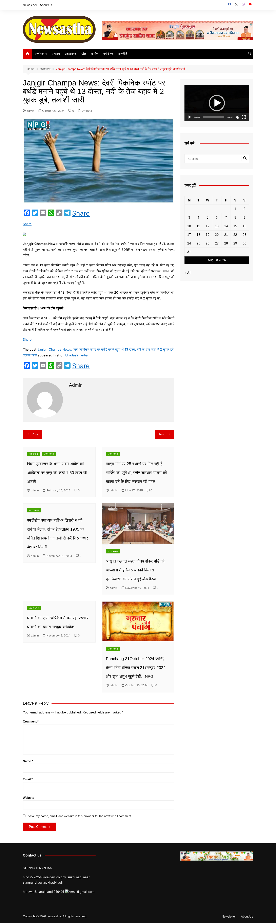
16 (244, 226)
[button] (217, 103)
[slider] (213, 117)
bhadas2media (76, 355)
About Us (46, 5)
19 (207, 234)
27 (217, 243)
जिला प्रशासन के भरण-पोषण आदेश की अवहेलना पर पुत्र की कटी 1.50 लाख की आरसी (57, 473)
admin (31, 110)
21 (226, 234)
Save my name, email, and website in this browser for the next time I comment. (80, 816)
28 (226, 243)
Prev (35, 434)
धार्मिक (94, 53)
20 (217, 234)
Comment (31, 721)
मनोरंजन (108, 53)
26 (207, 243)
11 (198, 226)
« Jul (187, 272)
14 (226, 226)
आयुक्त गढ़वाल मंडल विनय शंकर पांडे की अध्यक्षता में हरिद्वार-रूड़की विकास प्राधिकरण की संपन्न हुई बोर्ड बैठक (135, 570)
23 (244, 234)
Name (28, 761)
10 (189, 226)
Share (81, 213)
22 (235, 234)
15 (235, 226)
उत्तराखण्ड (71, 53)
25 (198, 243)
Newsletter (30, 5)
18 (198, 234)
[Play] (190, 117)
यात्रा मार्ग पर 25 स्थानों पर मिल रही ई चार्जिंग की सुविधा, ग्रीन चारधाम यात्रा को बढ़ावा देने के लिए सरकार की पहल (136, 473)
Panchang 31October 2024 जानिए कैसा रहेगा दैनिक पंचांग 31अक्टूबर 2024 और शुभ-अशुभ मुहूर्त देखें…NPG (135, 667)
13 (217, 226)
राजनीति (122, 53)
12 (207, 226)
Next (162, 434)
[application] (216, 103)
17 (189, 234)
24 (189, 243)
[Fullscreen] (244, 117)
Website (28, 797)
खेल (83, 53)
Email (28, 779)
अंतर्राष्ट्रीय (40, 53)
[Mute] (237, 117)
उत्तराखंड (33, 453)
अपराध (56, 53)
